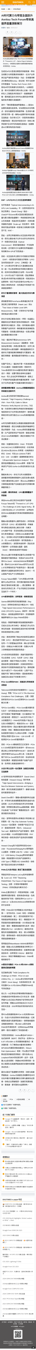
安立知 (5, 1101)
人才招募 (20, 1324)
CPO (4, 1099)
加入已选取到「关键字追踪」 (12, 1104)
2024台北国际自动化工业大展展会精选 (15, 1284)
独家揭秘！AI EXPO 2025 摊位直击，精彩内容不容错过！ (17, 1255)
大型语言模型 (21, 1099)
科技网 (3, 9)
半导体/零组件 (17, 9)
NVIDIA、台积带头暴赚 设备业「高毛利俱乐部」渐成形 (19, 1126)
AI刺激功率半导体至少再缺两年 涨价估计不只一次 (19, 1139)
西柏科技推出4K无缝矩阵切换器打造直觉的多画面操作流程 (19, 1188)
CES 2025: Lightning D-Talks (12, 1262)
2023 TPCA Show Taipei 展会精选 (13, 1299)
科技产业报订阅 (18, 1322)
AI (29, 1099)
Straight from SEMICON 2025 (12, 1230)
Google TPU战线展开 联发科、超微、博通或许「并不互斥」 (18, 1120)
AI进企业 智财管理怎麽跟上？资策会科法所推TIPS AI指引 (19, 1169)
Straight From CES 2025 (11, 1267)
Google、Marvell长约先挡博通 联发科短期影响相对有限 (19, 1133)
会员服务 (10, 1322)
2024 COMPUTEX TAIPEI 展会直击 (14, 1294)
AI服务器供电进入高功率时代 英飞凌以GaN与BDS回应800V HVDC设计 (19, 1181)
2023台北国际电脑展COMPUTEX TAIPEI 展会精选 (18, 1315)
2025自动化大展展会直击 (11, 1225)
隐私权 (30, 1322)
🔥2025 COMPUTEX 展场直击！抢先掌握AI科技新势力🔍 (17, 1248)
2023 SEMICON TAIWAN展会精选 (13, 1304)
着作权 (25, 1322)
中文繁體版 (15, 1326)
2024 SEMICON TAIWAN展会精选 (13, 1279)
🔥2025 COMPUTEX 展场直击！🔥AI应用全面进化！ (17, 1241)
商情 (9, 9)
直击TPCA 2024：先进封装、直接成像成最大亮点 (18, 1272)
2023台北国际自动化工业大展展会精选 (15, 1309)
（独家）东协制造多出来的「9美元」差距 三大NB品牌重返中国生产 (19, 1145)
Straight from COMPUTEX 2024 (13, 1289)
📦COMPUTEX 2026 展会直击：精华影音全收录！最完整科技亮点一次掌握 (17, 1205)
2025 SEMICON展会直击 (11, 1235)
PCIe (11, 1099)
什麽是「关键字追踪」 (10, 1108)
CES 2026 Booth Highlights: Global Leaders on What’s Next (17, 1219)
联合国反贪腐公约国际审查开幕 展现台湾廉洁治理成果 (19, 1162)
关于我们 (4, 1322)
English (22, 1326)
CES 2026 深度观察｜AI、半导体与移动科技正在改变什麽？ (17, 1212)
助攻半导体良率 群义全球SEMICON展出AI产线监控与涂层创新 (18, 1175)
